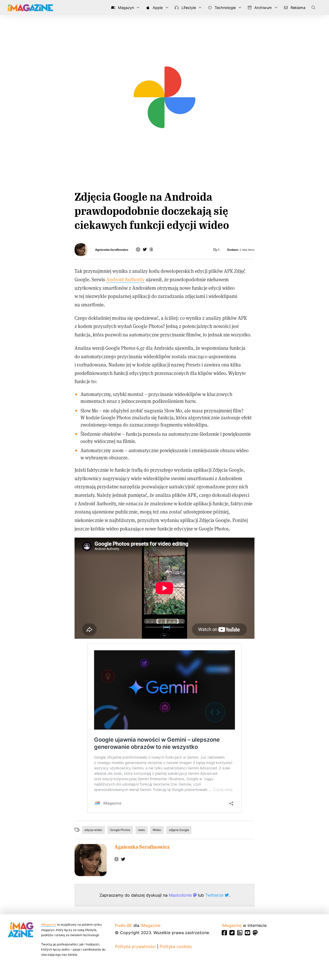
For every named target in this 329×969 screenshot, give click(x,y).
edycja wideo (93, 830)
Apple (157, 7)
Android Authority (125, 279)
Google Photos (120, 830)
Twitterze (215, 895)
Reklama (297, 7)
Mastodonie (181, 895)
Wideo (157, 830)
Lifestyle (188, 7)
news (141, 830)
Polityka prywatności (135, 946)
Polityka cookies (176, 946)
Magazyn (125, 7)
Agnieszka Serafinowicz (111, 249)
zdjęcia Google (179, 830)
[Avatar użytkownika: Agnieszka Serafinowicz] (91, 860)
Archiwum (262, 7)
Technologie (225, 7)
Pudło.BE (123, 925)
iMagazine (48, 924)
